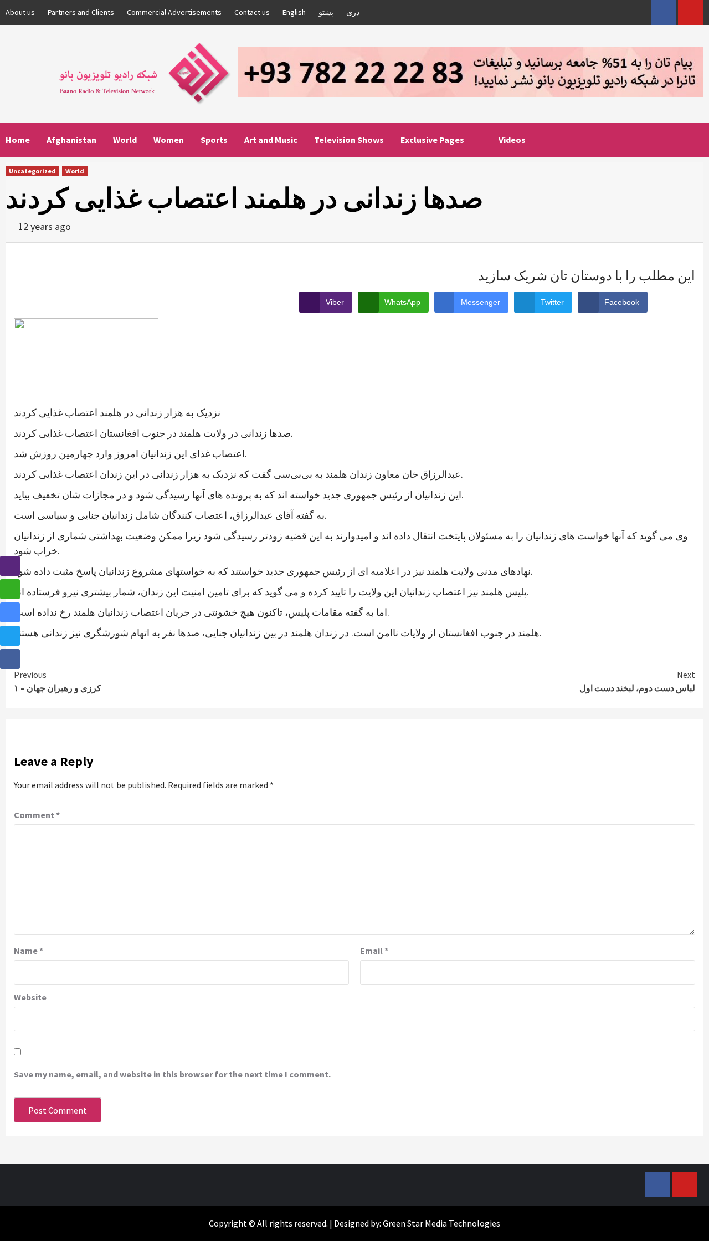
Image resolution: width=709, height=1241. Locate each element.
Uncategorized (32, 171)
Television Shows (349, 139)
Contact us (252, 12)
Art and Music (270, 139)
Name (28, 950)
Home (18, 139)
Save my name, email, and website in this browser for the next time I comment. (172, 1074)
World (125, 139)
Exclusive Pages (432, 139)
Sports (214, 139)
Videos (512, 139)
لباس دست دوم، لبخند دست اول (637, 681)
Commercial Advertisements (174, 12)
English (294, 12)
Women (168, 139)
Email (374, 950)
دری (352, 12)
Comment (37, 814)
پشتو (325, 12)
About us (20, 12)
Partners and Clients (81, 12)
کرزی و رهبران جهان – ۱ (57, 681)
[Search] (696, 139)
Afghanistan (71, 139)
